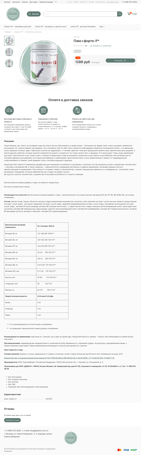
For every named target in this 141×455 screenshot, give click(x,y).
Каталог (7, 2)
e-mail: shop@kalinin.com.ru (36, 431)
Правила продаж (46, 2)
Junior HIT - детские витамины (83, 26)
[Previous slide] (19, 63)
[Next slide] (66, 63)
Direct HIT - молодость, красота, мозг (50, 26)
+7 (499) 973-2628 (129, 2)
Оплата (25, 2)
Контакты (16, 2)
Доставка (33, 2)
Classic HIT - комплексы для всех (17, 26)
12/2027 (77, 51)
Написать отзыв (12, 420)
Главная (7, 32)
